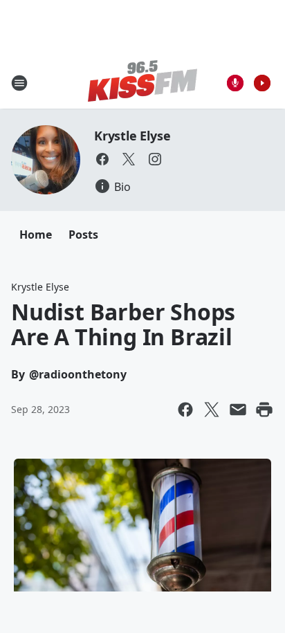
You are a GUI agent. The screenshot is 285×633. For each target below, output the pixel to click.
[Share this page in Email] (238, 409)
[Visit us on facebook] (102, 159)
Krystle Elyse (132, 135)
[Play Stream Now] (262, 83)
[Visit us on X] (128, 159)
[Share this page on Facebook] (185, 409)
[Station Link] (142, 82)
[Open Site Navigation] (19, 83)
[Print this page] (264, 409)
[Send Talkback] (235, 83)
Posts (83, 234)
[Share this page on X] (211, 409)
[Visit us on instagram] (155, 159)
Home (35, 234)
